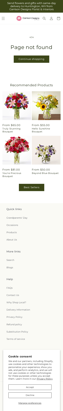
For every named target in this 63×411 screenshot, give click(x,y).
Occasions (12, 225)
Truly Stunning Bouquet (11, 130)
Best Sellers (31, 187)
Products (11, 232)
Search (10, 260)
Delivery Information (18, 309)
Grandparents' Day (16, 217)
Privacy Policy (45, 378)
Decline (30, 395)
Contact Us (12, 295)
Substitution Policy (17, 331)
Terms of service (15, 339)
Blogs (9, 267)
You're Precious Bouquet (11, 175)
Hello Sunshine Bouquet (41, 130)
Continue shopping (31, 59)
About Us (11, 239)
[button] (44, 18)
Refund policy (14, 324)
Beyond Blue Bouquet (45, 173)
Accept (30, 387)
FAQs (9, 287)
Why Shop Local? (16, 302)
